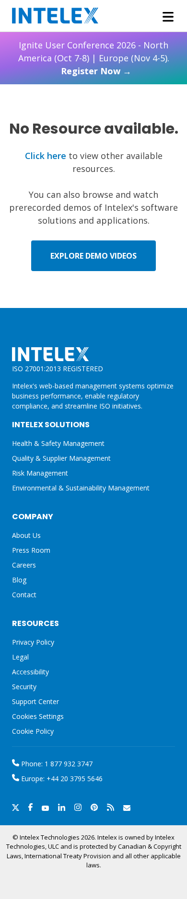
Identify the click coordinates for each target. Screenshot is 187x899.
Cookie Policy (33, 731)
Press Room (31, 550)
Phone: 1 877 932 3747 (56, 763)
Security (24, 686)
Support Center (35, 701)
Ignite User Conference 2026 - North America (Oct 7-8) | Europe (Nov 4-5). (93, 58)
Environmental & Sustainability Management (81, 487)
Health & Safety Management (58, 443)
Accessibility (30, 671)
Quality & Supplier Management (61, 458)
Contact (24, 594)
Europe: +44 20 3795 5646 (61, 778)
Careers (24, 564)
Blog (19, 579)
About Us (26, 535)
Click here (45, 155)
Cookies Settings (38, 717)
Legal (20, 656)
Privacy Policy (33, 642)
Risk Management (40, 473)
